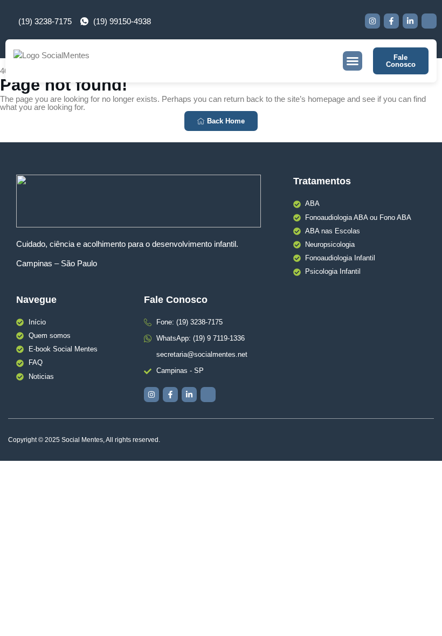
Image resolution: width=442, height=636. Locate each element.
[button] (352, 61)
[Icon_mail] (429, 21)
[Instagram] (372, 21)
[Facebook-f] (391, 21)
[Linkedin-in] (410, 21)
